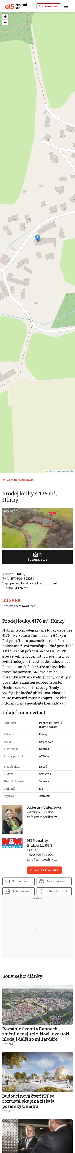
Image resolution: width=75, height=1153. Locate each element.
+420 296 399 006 (40, 812)
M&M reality (37, 840)
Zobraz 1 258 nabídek (44, 870)
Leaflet (51, 471)
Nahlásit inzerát (57, 891)
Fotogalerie (38, 557)
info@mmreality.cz (42, 817)
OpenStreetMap (66, 471)
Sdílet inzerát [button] (21, 891)
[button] (37, 238)
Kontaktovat (20, 881)
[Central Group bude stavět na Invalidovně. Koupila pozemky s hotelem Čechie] (37, 1139)
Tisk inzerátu (55, 881)
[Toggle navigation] (67, 6)
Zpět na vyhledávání (20, 480)
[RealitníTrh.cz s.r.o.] (14, 6)
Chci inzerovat (48, 6)
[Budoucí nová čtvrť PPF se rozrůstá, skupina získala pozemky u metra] (37, 1072)
